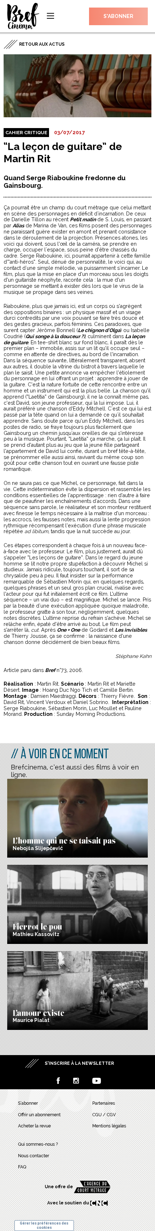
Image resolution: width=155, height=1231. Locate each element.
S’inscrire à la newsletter (79, 1063)
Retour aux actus (42, 44)
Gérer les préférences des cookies (44, 1225)
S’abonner (118, 16)
